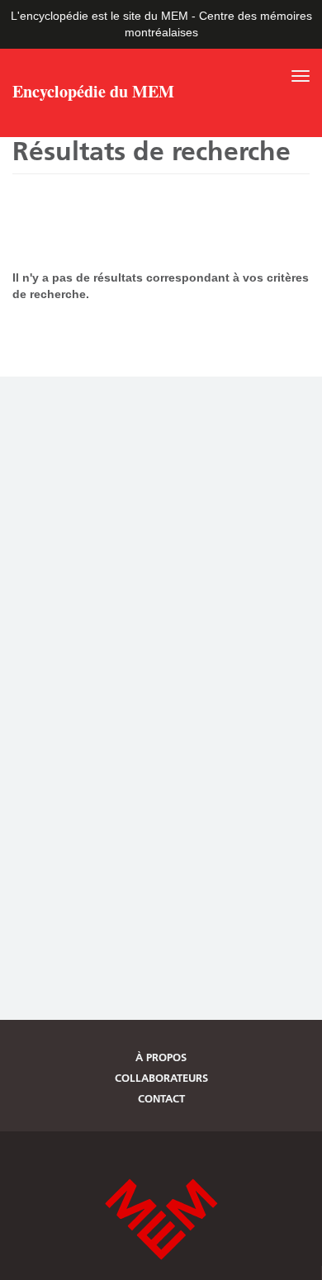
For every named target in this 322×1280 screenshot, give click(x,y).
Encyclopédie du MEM (93, 93)
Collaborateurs (161, 1077)
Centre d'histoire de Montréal (161, 1219)
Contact (161, 1098)
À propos (161, 1057)
